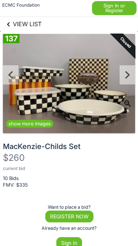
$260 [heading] (14, 157)
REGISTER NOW (69, 216)
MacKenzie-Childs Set (42, 146)
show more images (29, 124)
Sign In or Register (114, 8)
